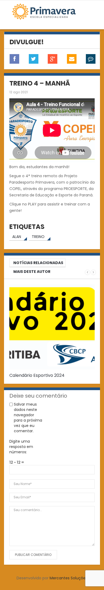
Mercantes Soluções (68, 578)
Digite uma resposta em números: (21, 447)
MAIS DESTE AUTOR (31, 271)
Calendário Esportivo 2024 (37, 375)
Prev (87, 272)
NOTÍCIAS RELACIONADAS (38, 262)
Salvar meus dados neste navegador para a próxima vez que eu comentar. (28, 418)
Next (93, 272)
